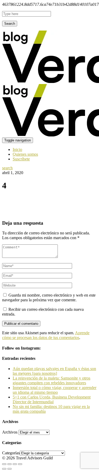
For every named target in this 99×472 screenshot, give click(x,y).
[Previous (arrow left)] (4, 469)
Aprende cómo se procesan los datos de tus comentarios (45, 335)
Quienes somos (25, 154)
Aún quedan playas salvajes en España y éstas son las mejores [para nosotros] (54, 371)
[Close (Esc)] (4, 464)
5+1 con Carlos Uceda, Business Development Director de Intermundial (52, 399)
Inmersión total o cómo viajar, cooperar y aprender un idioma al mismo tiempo (54, 390)
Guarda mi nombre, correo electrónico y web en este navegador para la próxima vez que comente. (49, 297)
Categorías (11, 453)
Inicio (17, 149)
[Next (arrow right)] (9, 469)
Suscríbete (21, 159)
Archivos (9, 432)
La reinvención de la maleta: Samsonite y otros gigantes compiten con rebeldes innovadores (51, 380)
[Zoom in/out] (20, 464)
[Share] (9, 464)
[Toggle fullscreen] (15, 464)
